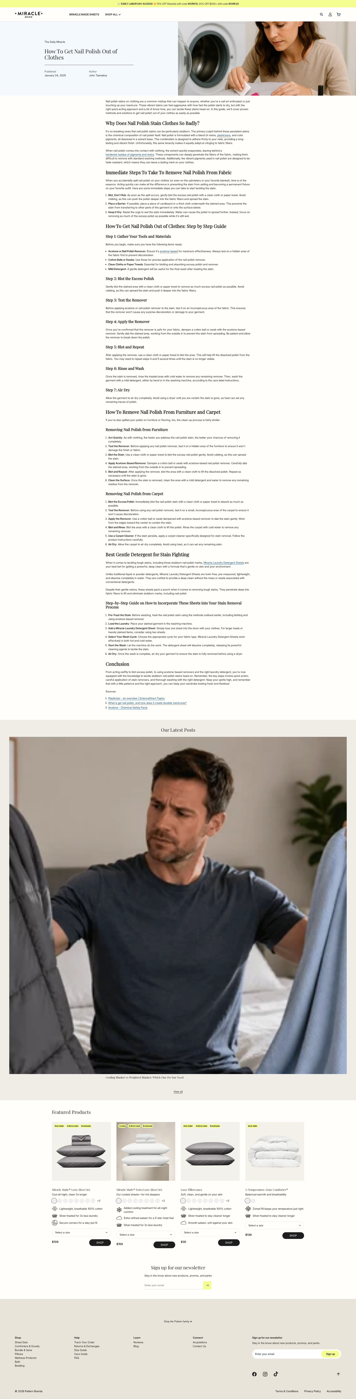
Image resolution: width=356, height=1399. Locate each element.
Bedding (19, 1365)
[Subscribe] (207, 1285)
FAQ (76, 1357)
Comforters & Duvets (27, 1346)
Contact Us (199, 1346)
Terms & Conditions (286, 1391)
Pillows (19, 1353)
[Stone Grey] (54, 1201)
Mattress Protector (26, 1357)
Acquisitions (200, 1342)
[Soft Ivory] (199, 1201)
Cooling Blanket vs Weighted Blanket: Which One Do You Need (145, 1077)
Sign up (330, 1353)
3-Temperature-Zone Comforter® (266, 1189)
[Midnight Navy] (87, 1201)
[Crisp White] (59, 1201)
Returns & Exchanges (86, 1346)
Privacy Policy (312, 1391)
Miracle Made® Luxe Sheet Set (71, 1189)
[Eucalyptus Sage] (93, 1201)
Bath (17, 1361)
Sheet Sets (21, 1342)
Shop (100, 1242)
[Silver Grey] (71, 1201)
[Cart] (339, 14)
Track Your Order (84, 1342)
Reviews (138, 1342)
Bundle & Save (23, 1350)
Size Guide (80, 1350)
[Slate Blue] (82, 1201)
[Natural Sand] (65, 1201)
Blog (136, 1346)
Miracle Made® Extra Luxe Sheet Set (139, 1189)
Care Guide (81, 1353)
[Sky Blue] (76, 1201)
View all (178, 1091)
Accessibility (334, 1391)
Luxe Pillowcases (191, 1189)
